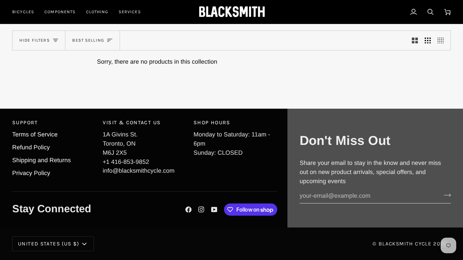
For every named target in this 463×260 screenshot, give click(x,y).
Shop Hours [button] (212, 123)
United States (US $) (48, 244)
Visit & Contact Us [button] (132, 123)
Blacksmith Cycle (405, 244)
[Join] (445, 195)
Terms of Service (35, 134)
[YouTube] (214, 210)
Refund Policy (31, 147)
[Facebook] (188, 210)
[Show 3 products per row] (427, 40)
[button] (25, 12)
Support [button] (25, 123)
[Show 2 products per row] (414, 40)
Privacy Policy (31, 173)
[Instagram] (201, 210)
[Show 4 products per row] (442, 40)
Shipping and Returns (41, 160)
